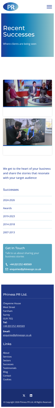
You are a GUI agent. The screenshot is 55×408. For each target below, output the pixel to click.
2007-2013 (9, 232)
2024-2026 (9, 200)
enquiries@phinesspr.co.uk (25, 269)
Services (7, 356)
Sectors (7, 360)
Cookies (7, 379)
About (6, 352)
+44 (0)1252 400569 (21, 264)
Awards (7, 208)
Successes (8, 364)
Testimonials (9, 367)
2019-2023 (9, 216)
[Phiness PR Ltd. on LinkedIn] (31, 395)
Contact (7, 375)
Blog (5, 371)
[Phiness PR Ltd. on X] (24, 395)
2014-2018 (9, 224)
